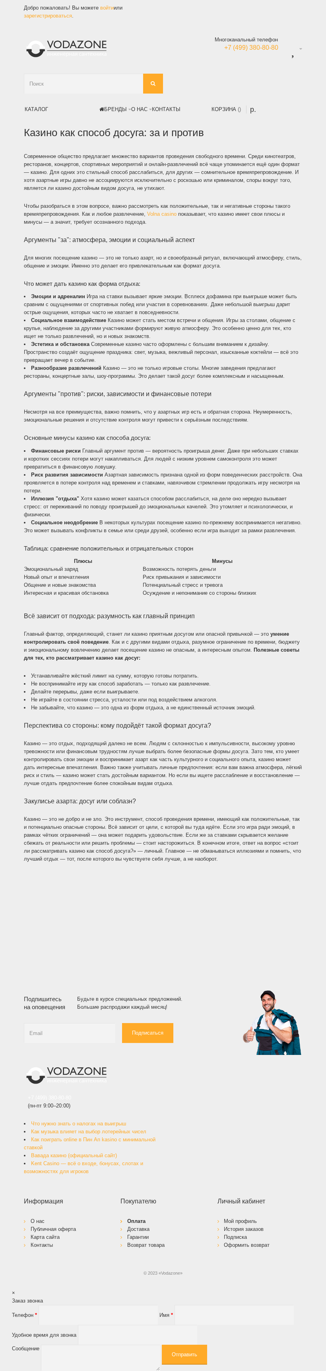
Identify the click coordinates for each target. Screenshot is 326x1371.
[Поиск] (153, 84)
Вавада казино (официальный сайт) (74, 1155)
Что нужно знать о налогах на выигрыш (78, 1124)
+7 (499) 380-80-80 (49, 1098)
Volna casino (162, 214)
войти (107, 8)
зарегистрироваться (48, 16)
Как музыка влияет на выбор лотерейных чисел (88, 1132)
